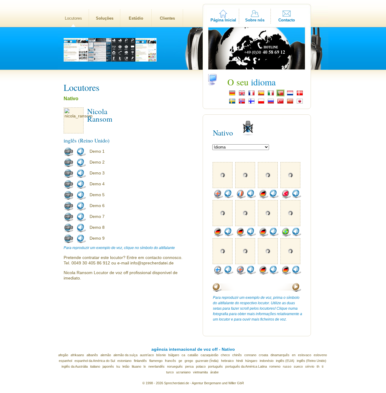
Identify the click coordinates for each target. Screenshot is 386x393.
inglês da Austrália (75, 366)
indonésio (267, 361)
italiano (95, 366)
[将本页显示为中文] (290, 103)
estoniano (124, 361)
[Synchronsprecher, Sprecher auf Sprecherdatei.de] (232, 95)
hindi (239, 361)
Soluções (104, 18)
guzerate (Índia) (207, 361)
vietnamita (200, 372)
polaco (201, 366)
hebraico (227, 361)
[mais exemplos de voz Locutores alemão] (263, 197)
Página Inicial (223, 20)
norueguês (175, 366)
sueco (298, 366)
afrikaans (77, 355)
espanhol (65, 361)
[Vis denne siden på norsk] (242, 103)
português (215, 366)
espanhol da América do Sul (94, 361)
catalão (193, 355)
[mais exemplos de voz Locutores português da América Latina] (286, 235)
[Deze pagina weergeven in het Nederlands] (290, 95)
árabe (214, 372)
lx (145, 366)
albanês (92, 355)
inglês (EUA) (285, 361)
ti (322, 366)
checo (225, 355)
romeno (274, 366)
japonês (108, 366)
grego (189, 361)
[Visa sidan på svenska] (232, 103)
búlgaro (173, 355)
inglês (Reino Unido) (311, 361)
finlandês (140, 361)
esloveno (320, 355)
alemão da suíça (125, 355)
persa (189, 366)
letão (125, 366)
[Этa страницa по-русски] (271, 103)
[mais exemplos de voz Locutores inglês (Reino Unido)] (218, 197)
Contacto (286, 20)
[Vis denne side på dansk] (300, 95)
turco (170, 372)
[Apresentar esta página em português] (280, 95)
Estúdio (136, 18)
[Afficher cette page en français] (251, 95)
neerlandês (156, 366)
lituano (136, 366)
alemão (105, 355)
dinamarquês (280, 355)
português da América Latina (246, 366)
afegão (63, 355)
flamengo (156, 361)
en (294, 355)
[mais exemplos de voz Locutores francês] (241, 197)
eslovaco (304, 355)
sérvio (309, 366)
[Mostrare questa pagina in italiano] (271, 95)
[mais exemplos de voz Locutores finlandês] (218, 273)
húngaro (251, 361)
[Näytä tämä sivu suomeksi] (251, 103)
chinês (237, 355)
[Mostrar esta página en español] (261, 95)
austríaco (147, 355)
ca (183, 355)
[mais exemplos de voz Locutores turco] (286, 197)
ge (180, 361)
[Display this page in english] (242, 95)
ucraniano (183, 372)
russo (287, 366)
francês (170, 361)
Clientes (167, 18)
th (318, 366)
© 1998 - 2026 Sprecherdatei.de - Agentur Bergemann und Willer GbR (193, 383)
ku (118, 366)
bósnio (161, 355)
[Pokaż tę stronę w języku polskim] (261, 103)
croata (263, 355)
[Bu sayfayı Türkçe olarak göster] (280, 103)
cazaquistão (209, 355)
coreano (250, 355)
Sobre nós (254, 20)
